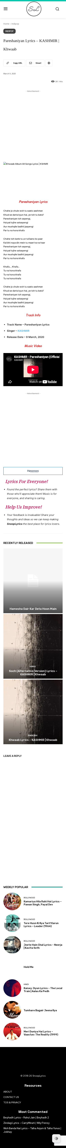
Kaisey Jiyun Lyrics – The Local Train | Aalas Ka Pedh (43, 990)
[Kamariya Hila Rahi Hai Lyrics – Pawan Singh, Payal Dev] (12, 901)
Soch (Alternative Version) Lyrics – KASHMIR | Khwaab (33, 672)
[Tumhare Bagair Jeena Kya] (12, 1010)
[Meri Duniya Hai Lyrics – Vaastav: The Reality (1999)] (12, 1031)
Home (6, 23)
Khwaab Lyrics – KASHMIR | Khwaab (33, 740)
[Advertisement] (33, 125)
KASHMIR (23, 330)
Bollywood (29, 898)
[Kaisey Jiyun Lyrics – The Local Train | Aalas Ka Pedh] (12, 988)
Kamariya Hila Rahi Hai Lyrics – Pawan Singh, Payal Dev (43, 903)
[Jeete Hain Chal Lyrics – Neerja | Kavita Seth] (12, 945)
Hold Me (29, 967)
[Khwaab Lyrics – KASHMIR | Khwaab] (33, 712)
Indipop (15, 23)
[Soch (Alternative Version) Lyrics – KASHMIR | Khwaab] (33, 646)
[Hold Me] (12, 966)
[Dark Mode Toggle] (56, 1138)
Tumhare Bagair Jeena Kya (40, 1010)
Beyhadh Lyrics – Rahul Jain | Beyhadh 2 (26, 1117)
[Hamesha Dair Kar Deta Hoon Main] (33, 580)
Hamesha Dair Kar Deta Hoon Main (33, 608)
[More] (48, 63)
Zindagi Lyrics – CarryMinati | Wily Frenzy (26, 1123)
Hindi (33, 666)
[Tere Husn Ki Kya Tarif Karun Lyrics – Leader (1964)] (12, 923)
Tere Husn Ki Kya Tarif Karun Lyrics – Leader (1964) (41, 925)
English (32, 735)
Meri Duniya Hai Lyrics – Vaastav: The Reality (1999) (41, 1033)
